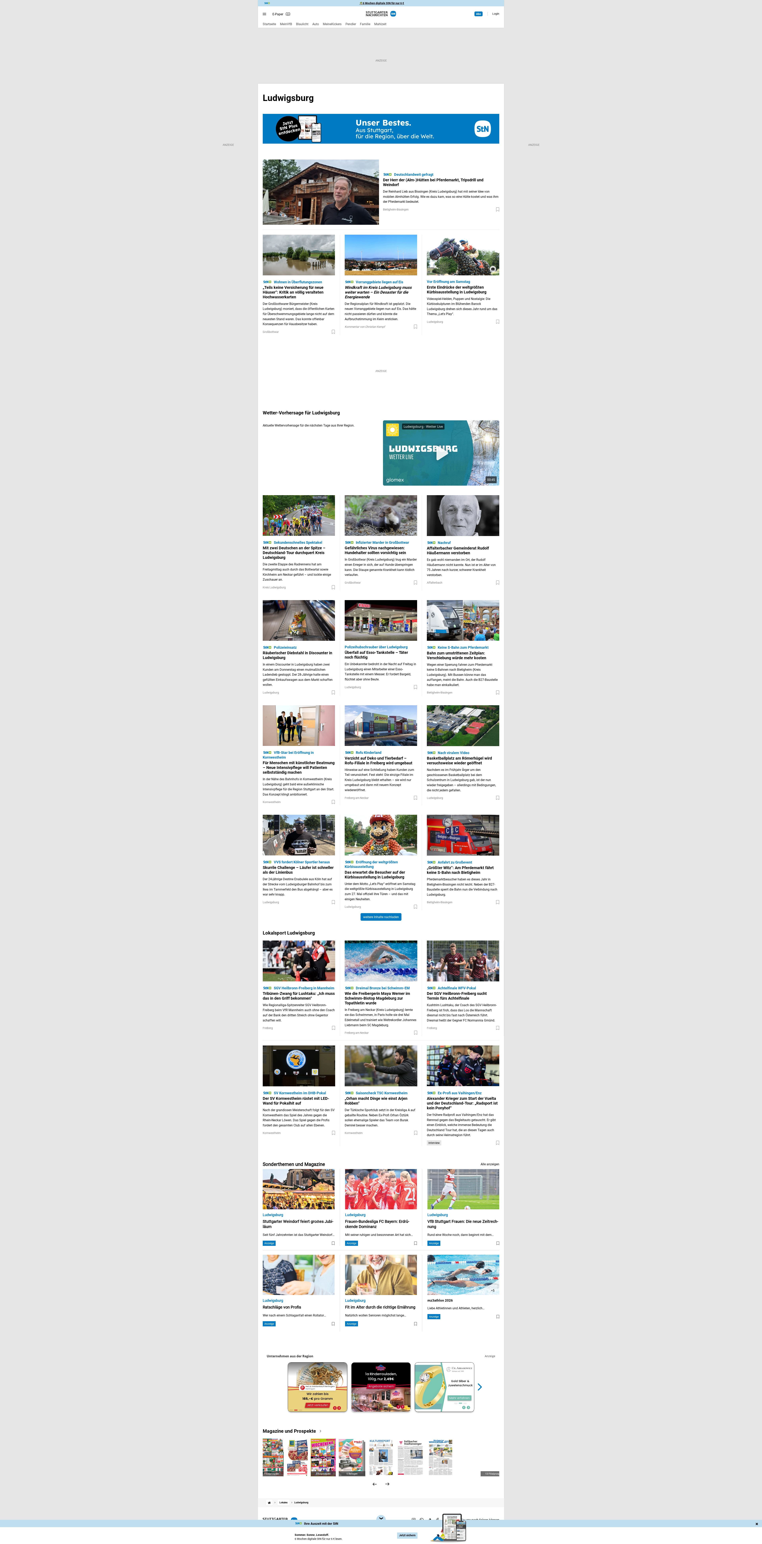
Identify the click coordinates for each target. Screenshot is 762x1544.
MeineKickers (332, 24)
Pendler (350, 24)
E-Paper (277, 14)
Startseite (269, 24)
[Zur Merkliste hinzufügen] (497, 209)
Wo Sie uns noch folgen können (477, 1520)
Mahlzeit (380, 24)
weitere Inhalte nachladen (381, 917)
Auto (315, 24)
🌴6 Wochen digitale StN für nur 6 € (381, 3)
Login (495, 13)
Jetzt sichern (407, 1535)
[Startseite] (269, 1503)
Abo (478, 13)
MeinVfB (286, 24)
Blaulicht (302, 24)
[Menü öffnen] (264, 14)
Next (479, 1387)
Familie (365, 24)
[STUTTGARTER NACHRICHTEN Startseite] (381, 14)
